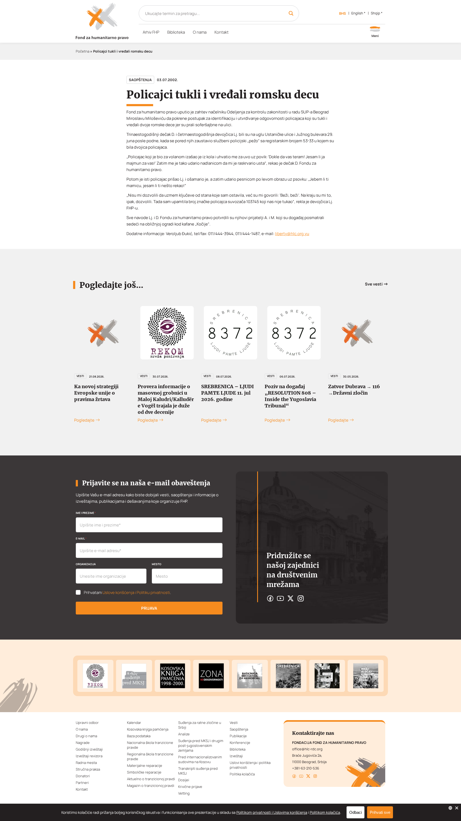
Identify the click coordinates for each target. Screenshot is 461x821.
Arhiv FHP (151, 32)
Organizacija (86, 564)
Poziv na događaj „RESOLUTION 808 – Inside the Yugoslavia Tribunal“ (290, 396)
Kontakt (221, 32)
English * (358, 13)
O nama (199, 32)
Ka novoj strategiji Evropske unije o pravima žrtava (96, 392)
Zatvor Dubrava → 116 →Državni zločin (354, 389)
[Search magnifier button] (291, 13)
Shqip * (377, 13)
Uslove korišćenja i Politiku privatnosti (136, 592)
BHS (342, 13)
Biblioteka (176, 32)
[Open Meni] (375, 32)
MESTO (156, 564)
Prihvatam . (127, 592)
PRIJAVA (149, 608)
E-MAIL (81, 538)
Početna (82, 51)
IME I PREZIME (86, 513)
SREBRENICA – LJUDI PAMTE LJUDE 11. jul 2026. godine (227, 392)
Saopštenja (140, 79)
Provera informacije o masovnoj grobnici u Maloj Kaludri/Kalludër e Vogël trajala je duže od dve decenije (166, 399)
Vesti (80, 376)
